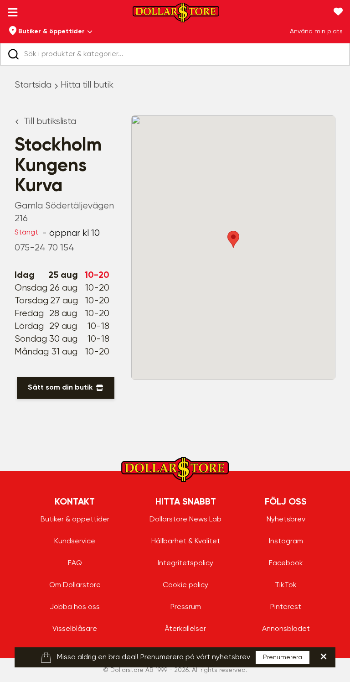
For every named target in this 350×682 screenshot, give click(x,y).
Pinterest (285, 607)
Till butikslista (50, 121)
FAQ (75, 563)
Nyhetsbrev (286, 519)
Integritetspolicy (185, 563)
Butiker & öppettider (75, 519)
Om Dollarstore (75, 585)
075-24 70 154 (44, 248)
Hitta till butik (87, 85)
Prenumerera (282, 657)
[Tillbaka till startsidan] (176, 15)
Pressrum (185, 607)
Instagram (286, 541)
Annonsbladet (286, 629)
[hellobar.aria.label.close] (323, 656)
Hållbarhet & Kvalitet (185, 541)
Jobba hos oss (75, 607)
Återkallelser (185, 629)
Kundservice (74, 541)
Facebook (286, 563)
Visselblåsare (74, 629)
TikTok (286, 585)
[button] (233, 239)
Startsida (33, 85)
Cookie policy (185, 585)
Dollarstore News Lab (185, 519)
